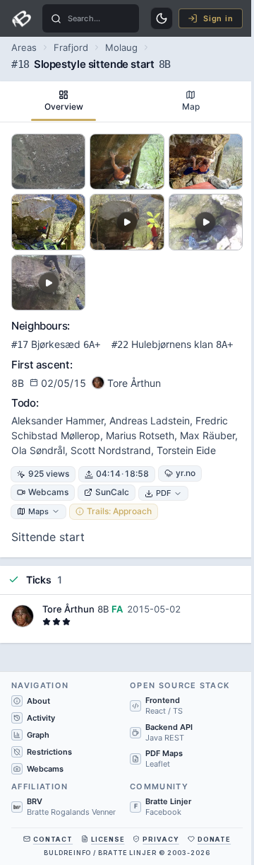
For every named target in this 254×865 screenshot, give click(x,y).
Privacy (161, 839)
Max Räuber (207, 435)
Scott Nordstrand (111, 450)
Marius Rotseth (140, 435)
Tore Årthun (68, 609)
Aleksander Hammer (57, 420)
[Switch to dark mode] (161, 18)
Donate (214, 839)
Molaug (121, 47)
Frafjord (71, 47)
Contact (53, 839)
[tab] (63, 101)
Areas (24, 47)
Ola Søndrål (38, 450)
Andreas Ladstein (149, 420)
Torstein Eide (186, 450)
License (107, 839)
